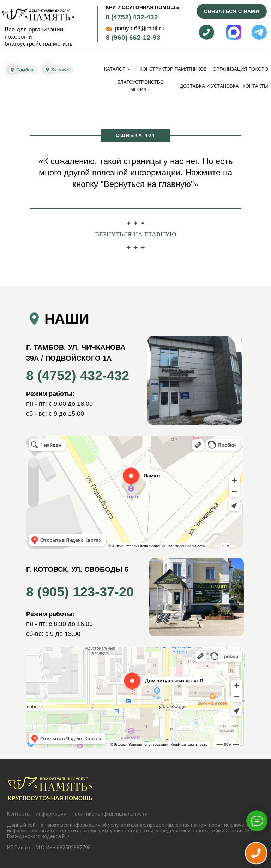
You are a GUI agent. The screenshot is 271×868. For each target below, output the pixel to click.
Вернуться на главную (135, 234)
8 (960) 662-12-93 (133, 37)
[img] (38, 14)
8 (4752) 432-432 (132, 17)
